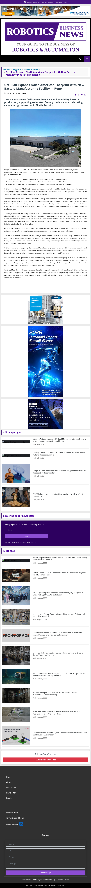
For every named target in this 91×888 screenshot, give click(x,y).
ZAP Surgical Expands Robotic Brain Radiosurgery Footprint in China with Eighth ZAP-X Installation (58, 594)
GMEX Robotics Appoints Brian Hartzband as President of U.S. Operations (58, 495)
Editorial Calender (58, 2)
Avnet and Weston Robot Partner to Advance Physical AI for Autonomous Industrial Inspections (57, 713)
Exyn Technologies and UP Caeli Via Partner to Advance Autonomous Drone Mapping (55, 693)
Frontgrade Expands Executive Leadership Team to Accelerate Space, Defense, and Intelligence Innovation (57, 634)
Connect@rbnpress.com (42, 880)
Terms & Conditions (15, 818)
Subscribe (26, 536)
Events (65, 2)
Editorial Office (63, 880)
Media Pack (44, 2)
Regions (17, 69)
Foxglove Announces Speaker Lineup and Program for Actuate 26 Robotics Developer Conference (59, 472)
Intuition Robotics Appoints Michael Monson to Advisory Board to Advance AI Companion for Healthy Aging (59, 440)
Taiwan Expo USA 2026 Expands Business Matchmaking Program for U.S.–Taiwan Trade (59, 574)
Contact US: (27, 880)
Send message (45, 872)
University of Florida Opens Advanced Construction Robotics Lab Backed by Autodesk (59, 615)
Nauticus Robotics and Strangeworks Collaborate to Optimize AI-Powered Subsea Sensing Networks (59, 674)
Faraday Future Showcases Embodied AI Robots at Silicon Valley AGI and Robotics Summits (59, 454)
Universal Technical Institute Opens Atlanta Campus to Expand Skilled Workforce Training (58, 654)
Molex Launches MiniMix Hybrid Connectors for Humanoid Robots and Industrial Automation (60, 734)
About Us (10, 782)
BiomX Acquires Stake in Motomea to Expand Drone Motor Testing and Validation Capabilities (60, 559)
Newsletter (50, 2)
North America (32, 69)
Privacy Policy (12, 812)
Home (6, 69)
